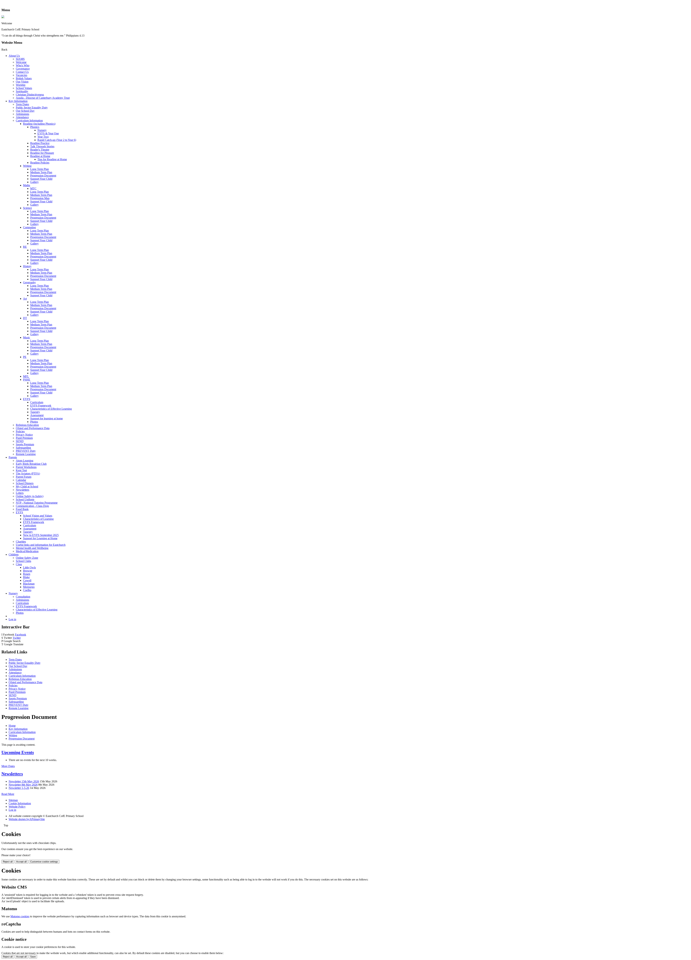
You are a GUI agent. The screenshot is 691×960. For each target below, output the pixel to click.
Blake (26, 577)
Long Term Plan (39, 169)
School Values (24, 88)
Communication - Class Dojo (32, 505)
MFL (26, 376)
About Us (14, 55)
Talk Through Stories (42, 146)
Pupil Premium (24, 437)
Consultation (23, 596)
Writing (27, 165)
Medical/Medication (27, 551)
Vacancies (21, 75)
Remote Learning (26, 454)
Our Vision (22, 81)
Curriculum (36, 402)
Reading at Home (40, 156)
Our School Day (25, 110)
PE (24, 356)
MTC (33, 188)
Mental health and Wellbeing (32, 548)
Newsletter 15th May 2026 (24, 781)
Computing (29, 227)
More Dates (8, 766)
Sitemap (13, 800)
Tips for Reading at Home (52, 159)
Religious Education (27, 424)
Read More (7, 794)
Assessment (37, 415)
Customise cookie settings (44, 861)
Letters (20, 492)
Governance (23, 68)
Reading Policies (39, 162)
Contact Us (22, 71)
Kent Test (21, 470)
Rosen (26, 573)
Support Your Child (41, 178)
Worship (20, 84)
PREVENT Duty (26, 450)
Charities (21, 541)
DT (25, 318)
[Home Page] (2, 17)
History (27, 266)
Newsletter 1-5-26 (19, 787)
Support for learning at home (46, 418)
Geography (29, 282)
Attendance (22, 117)
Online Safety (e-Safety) (29, 496)
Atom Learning (24, 460)
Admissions (22, 114)
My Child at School (27, 486)
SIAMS (20, 58)
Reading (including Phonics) (39, 123)
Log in (12, 619)
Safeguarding (23, 447)
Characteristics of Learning (38, 518)
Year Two (43, 136)
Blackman (29, 583)
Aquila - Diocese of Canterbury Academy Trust (43, 97)
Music (26, 337)
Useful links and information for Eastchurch (41, 544)
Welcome (21, 62)
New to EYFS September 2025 (41, 535)
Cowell (27, 580)
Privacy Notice (24, 434)
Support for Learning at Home (40, 538)
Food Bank (22, 509)
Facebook (20, 634)
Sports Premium (25, 444)
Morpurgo (29, 586)
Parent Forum (23, 476)
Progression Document (43, 175)
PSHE (26, 379)
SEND (20, 441)
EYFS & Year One (48, 133)
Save (33, 956)
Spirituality (22, 91)
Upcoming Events (17, 752)
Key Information (18, 101)
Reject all (8, 861)
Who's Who (22, 65)
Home (12, 725)
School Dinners (24, 483)
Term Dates (22, 104)
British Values (24, 78)
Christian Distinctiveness (30, 94)
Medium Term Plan (41, 172)
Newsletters (22, 489)
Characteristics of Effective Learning (51, 408)
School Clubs (23, 561)
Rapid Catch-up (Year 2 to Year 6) (56, 139)
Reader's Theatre (39, 149)
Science (27, 207)
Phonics (34, 126)
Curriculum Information (29, 120)
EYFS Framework (40, 405)
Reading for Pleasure (42, 152)
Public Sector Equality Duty (32, 107)
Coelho (27, 590)
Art (25, 298)
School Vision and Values (37, 515)
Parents (13, 457)
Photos (34, 421)
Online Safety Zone (27, 557)
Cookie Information (20, 803)
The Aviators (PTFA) (28, 473)
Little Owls (29, 567)
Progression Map (39, 198)
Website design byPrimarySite (27, 819)
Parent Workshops (26, 467)
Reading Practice (39, 143)
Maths (26, 185)
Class (19, 564)
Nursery (42, 130)
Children (14, 554)
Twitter (17, 637)
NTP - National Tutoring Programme (37, 502)
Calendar (21, 480)
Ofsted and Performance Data (32, 428)
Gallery (34, 182)
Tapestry (35, 412)
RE (25, 246)
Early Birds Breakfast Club (31, 463)
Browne (27, 570)
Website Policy (17, 806)
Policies (20, 431)
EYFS (26, 399)
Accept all (21, 861)
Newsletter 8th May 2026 (23, 784)
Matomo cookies (19, 916)
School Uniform (25, 499)
